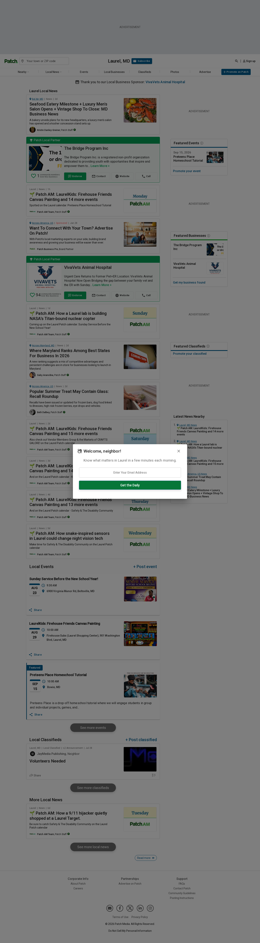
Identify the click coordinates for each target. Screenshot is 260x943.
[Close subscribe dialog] (179, 451)
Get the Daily (130, 485)
